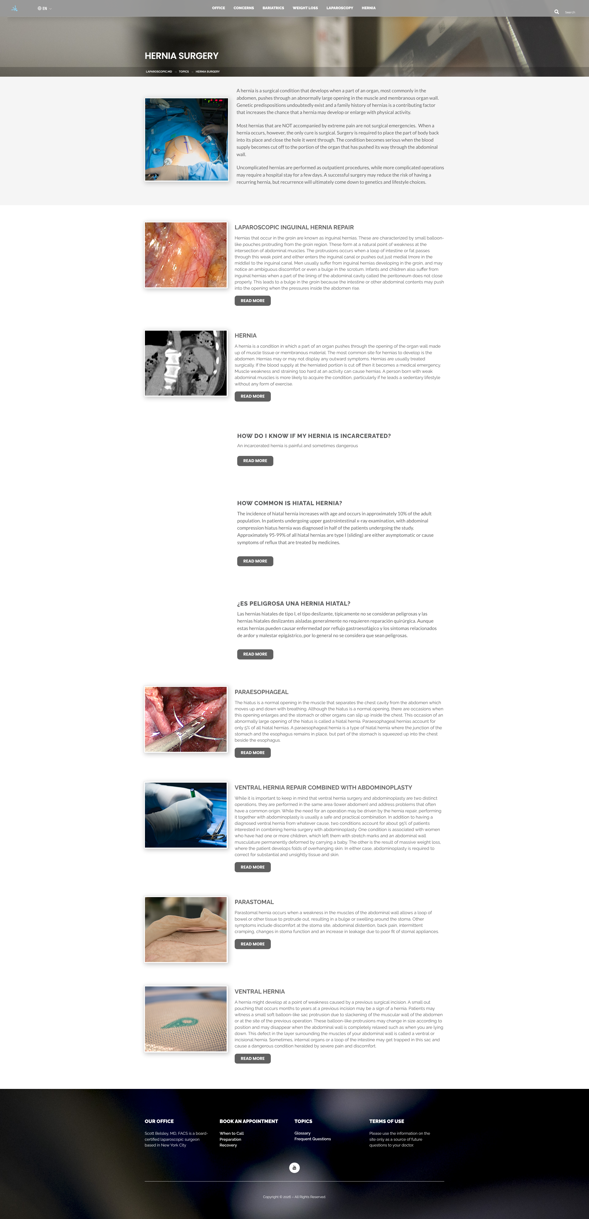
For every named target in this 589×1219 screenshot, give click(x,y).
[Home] (12, 8)
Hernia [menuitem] (368, 8)
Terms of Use (387, 1121)
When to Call (232, 1133)
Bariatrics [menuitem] (273, 8)
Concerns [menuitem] (244, 8)
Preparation (230, 1139)
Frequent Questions (312, 1139)
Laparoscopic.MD (159, 71)
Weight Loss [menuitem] (305, 8)
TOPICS (184, 71)
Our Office (159, 1121)
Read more (253, 301)
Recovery (228, 1145)
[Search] (554, 11)
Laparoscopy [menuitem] (339, 8)
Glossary (302, 1133)
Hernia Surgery (208, 71)
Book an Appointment (249, 1121)
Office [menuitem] (218, 8)
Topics (303, 1121)
